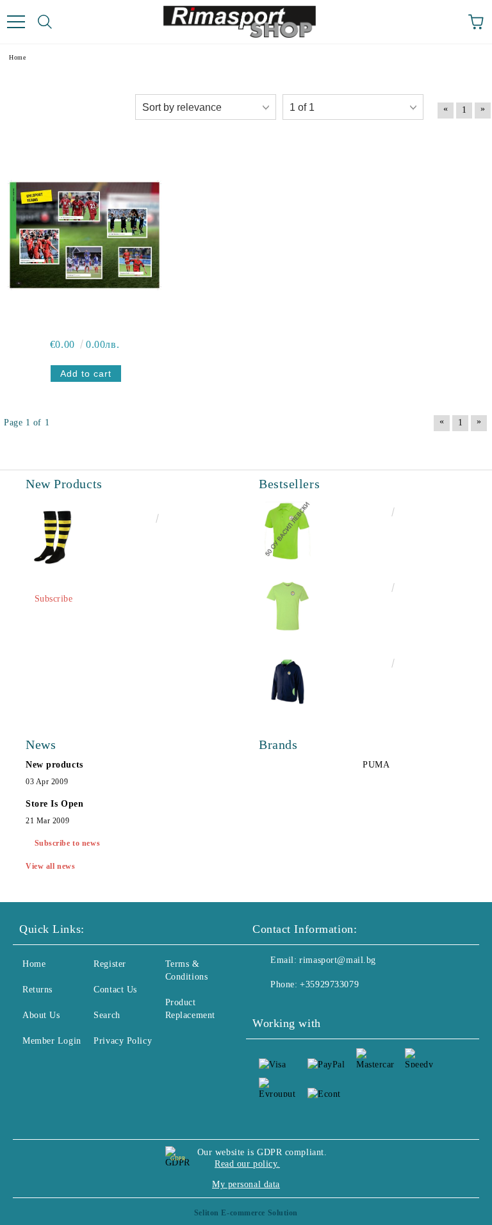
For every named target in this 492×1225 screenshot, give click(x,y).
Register (110, 964)
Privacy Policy (123, 1041)
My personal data (246, 1184)
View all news (50, 866)
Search (107, 1015)
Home (33, 964)
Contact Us (115, 989)
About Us (41, 1015)
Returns (37, 989)
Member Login (51, 1041)
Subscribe (54, 599)
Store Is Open (54, 804)
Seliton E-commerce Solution (246, 1212)
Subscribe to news (68, 843)
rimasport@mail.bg (337, 960)
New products (54, 764)
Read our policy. (247, 1164)
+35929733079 (329, 984)
